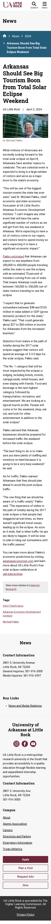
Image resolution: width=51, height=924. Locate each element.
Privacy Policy (25, 914)
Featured (34, 585)
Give (25, 885)
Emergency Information (17, 842)
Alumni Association (15, 824)
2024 (28, 36)
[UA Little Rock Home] (4, 35)
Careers (8, 830)
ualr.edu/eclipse (13, 574)
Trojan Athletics (12, 849)
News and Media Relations (25, 705)
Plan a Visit (25, 868)
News (15, 36)
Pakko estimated (13, 256)
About (6, 817)
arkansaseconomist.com (18, 561)
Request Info (25, 876)
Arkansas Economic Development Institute (22, 613)
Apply (25, 859)
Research (11, 589)
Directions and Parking (17, 836)
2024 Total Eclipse (13, 605)
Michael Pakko (11, 621)
